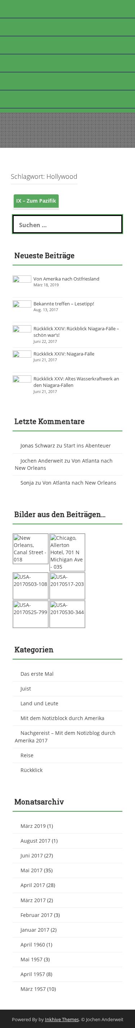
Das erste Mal (37, 673)
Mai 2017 (31, 870)
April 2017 (33, 885)
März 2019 (33, 825)
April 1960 (33, 944)
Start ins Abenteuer (87, 445)
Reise (27, 755)
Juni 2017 (32, 855)
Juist (26, 688)
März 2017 (33, 900)
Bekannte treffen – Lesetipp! (63, 303)
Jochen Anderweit (42, 460)
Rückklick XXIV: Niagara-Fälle (63, 353)
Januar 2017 (35, 929)
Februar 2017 (37, 915)
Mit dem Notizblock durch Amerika (62, 718)
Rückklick (31, 770)
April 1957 (33, 974)
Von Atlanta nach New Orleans (79, 482)
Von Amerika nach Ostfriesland (66, 278)
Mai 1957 (31, 959)
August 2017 (35, 840)
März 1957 (33, 988)
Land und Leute (39, 703)
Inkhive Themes (62, 1019)
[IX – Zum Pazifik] (36, 203)
